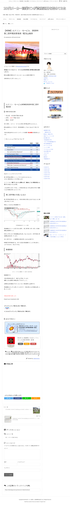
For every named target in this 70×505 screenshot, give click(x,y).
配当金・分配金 (48, 134)
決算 (25, 352)
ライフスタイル (33, 1)
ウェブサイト (7, 467)
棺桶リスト (46, 79)
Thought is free (42, 501)
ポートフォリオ (48, 145)
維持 (28, 352)
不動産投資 (47, 158)
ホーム (11, 1)
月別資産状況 (48, 139)
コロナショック (28, 354)
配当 (19, 352)
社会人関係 (27, 1)
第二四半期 (15, 351)
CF (24, 351)
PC (45, 155)
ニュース (11, 23)
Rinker (23, 341)
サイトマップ (39, 1)
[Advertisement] (22, 90)
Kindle (20, 343)
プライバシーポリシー (54, 1)
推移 (9, 354)
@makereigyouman (21, 66)
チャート (31, 352)
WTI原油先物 (14, 352)
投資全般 (21, 1)
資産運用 (47, 130)
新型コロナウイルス (33, 351)
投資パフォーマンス (49, 136)
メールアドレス (21, 461)
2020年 (22, 354)
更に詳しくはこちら (48, 81)
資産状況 (46, 77)
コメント (6, 448)
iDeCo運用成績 (48, 143)
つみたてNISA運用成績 (50, 141)
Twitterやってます (50, 83)
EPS (12, 354)
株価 (27, 351)
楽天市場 (33, 343)
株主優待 (47, 137)
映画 (45, 156)
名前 (5, 461)
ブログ (46, 153)
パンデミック (35, 354)
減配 (14, 354)
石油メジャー (21, 351)
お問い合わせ (46, 1)
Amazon (26, 343)
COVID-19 (18, 354)
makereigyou (36, 358)
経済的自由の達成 (52, 76)
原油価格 (22, 352)
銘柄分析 (48, 132)
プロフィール (16, 1)
